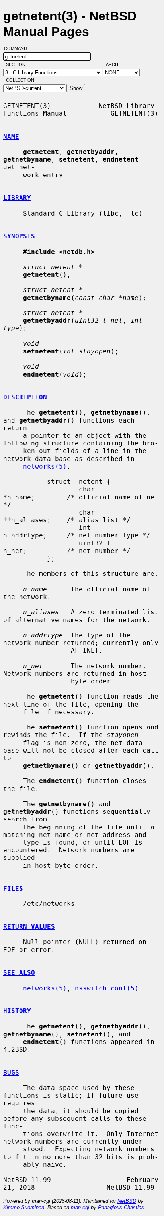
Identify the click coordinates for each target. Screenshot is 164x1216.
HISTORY (17, 1011)
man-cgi (80, 1207)
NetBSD (126, 1201)
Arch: (116, 64)
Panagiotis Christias (121, 1207)
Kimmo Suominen (23, 1207)
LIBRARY (17, 198)
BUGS (11, 1072)
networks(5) (45, 466)
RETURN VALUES (29, 926)
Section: (18, 64)
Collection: (20, 80)
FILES (13, 888)
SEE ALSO (19, 972)
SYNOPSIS (19, 236)
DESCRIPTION (25, 397)
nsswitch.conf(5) (107, 988)
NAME (11, 136)
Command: (18, 48)
